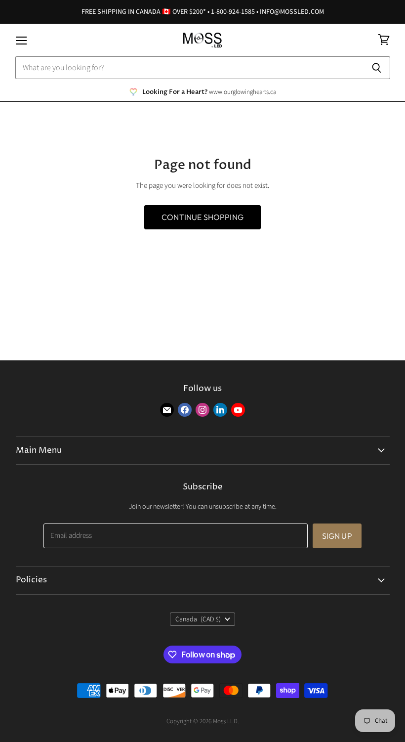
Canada (198, 619)
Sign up (337, 536)
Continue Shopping (202, 217)
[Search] (377, 67)
